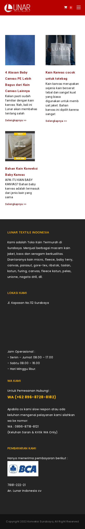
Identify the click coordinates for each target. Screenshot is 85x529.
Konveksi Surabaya (40, 521)
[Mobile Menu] (77, 7)
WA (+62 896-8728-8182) (31, 397)
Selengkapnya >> (16, 120)
